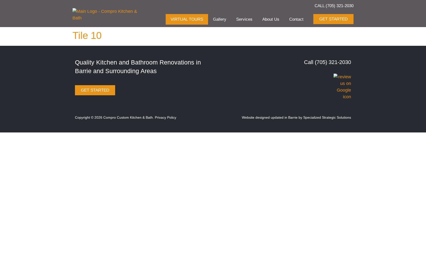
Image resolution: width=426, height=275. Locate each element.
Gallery (219, 19)
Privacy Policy (165, 117)
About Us (270, 19)
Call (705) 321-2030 (334, 5)
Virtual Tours (187, 19)
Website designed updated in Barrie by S (273, 117)
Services (244, 19)
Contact (296, 19)
